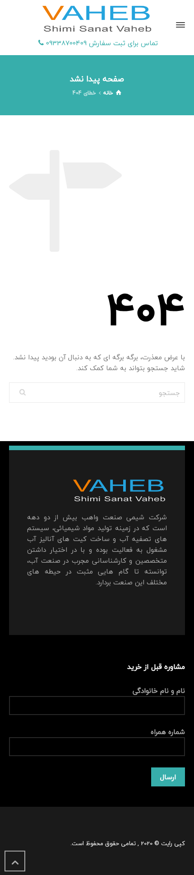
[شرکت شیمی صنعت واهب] (97, 19)
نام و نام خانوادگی (159, 690)
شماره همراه (168, 732)
